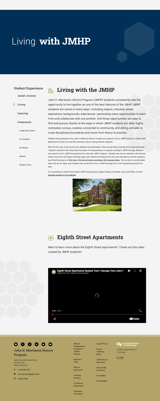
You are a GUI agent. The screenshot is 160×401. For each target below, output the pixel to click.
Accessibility (101, 376)
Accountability (102, 381)
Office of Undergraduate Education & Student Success (79, 349)
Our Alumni (23, 148)
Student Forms (25, 165)
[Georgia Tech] (128, 344)
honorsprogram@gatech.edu (28, 374)
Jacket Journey (26, 95)
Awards (22, 156)
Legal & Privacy (102, 344)
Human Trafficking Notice (100, 351)
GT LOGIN (120, 357)
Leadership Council (27, 131)
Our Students (24, 139)
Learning (22, 113)
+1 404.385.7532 (23, 370)
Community (24, 122)
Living (21, 104)
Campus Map (22, 379)
